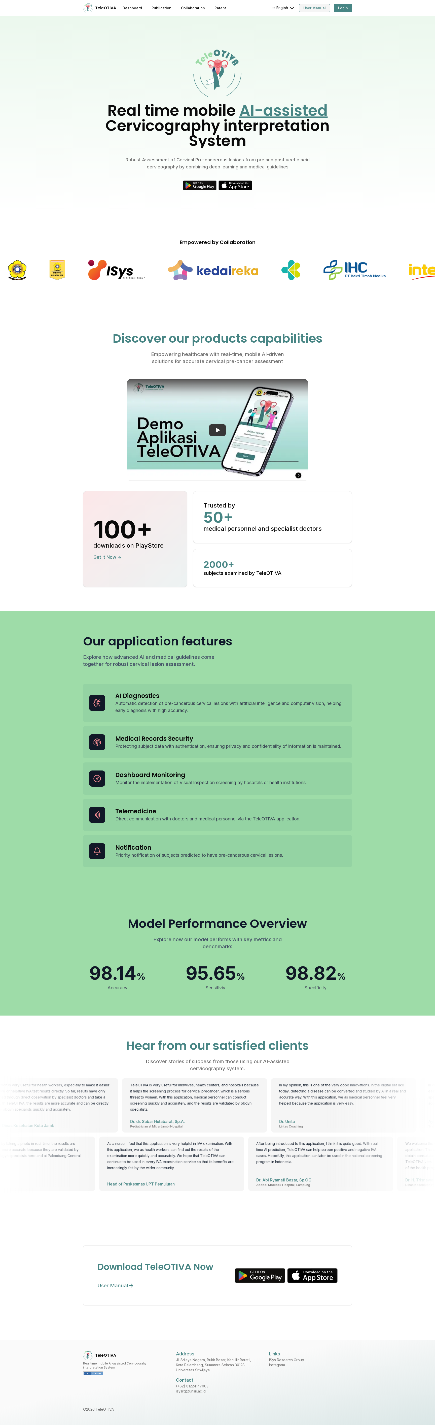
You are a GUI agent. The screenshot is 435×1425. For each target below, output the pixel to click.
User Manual (314, 8)
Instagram (277, 1365)
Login (343, 8)
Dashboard (132, 8)
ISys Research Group (286, 1360)
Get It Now (104, 557)
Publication (161, 8)
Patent (220, 8)
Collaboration (193, 8)
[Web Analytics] (124, 1373)
